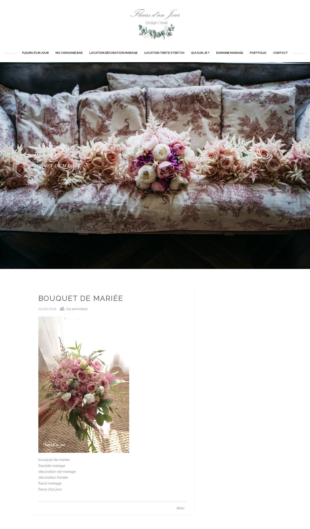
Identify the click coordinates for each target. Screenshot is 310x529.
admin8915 (79, 309)
